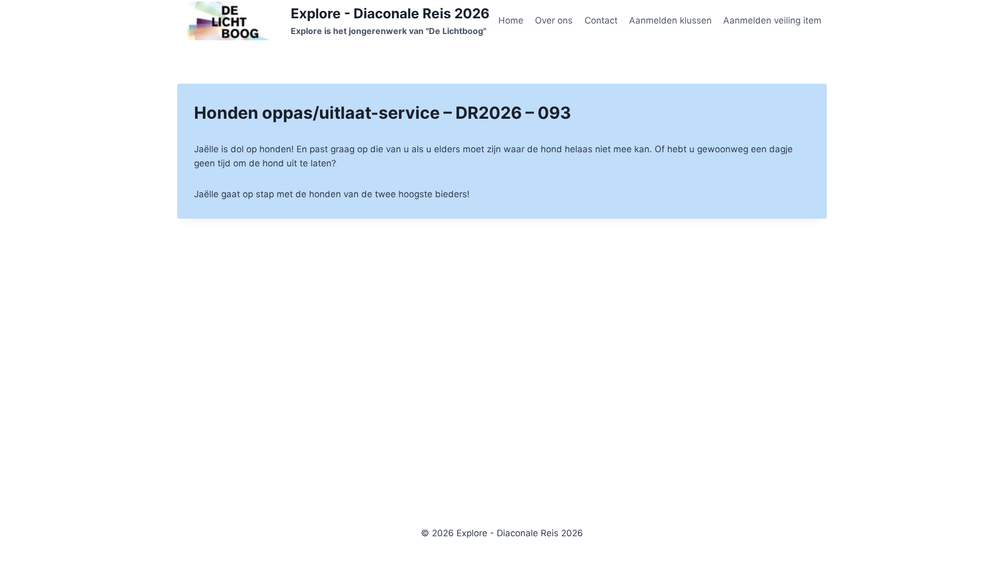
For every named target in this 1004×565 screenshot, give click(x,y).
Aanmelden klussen (670, 20)
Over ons (554, 20)
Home (510, 20)
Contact (601, 20)
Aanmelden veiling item (772, 20)
